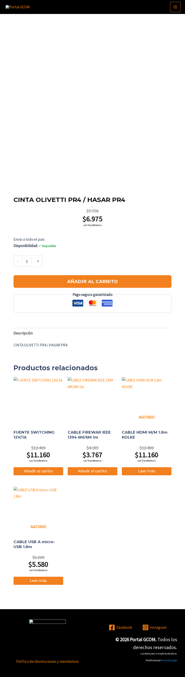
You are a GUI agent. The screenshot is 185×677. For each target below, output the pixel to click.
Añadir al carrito (92, 281)
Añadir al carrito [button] (38, 471)
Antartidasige (169, 660)
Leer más (146, 471)
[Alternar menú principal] (175, 7)
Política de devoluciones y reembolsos (47, 661)
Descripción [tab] (23, 333)
